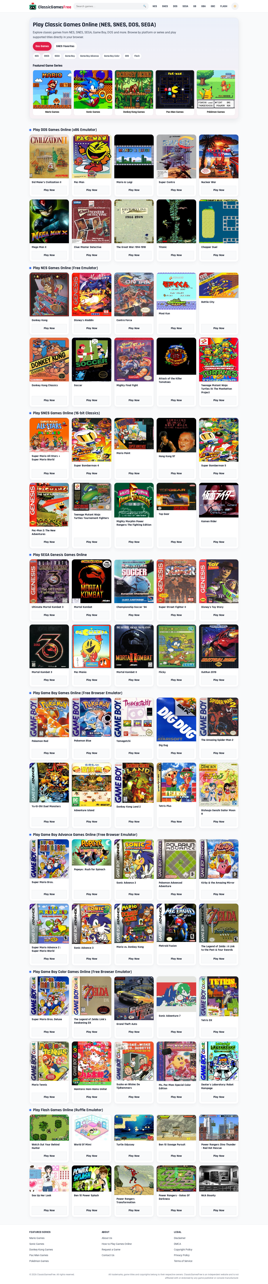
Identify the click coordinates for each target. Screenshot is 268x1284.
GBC (213, 6)
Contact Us (108, 1255)
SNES (165, 6)
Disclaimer (180, 1238)
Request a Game (111, 1249)
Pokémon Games (39, 1261)
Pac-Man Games (38, 1255)
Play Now (49, 190)
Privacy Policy (182, 1255)
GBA (203, 6)
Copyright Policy (183, 1249)
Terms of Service (183, 1261)
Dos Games (42, 46)
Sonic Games (36, 1243)
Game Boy (70, 56)
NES (155, 6)
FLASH (223, 6)
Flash (137, 56)
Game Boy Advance (89, 56)
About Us (107, 1238)
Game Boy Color (112, 56)
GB (194, 6)
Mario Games (36, 1238)
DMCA (177, 1243)
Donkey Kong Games (41, 1249)
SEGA (185, 6)
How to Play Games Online (117, 1243)
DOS (175, 6)
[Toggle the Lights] (235, 6)
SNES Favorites (65, 46)
